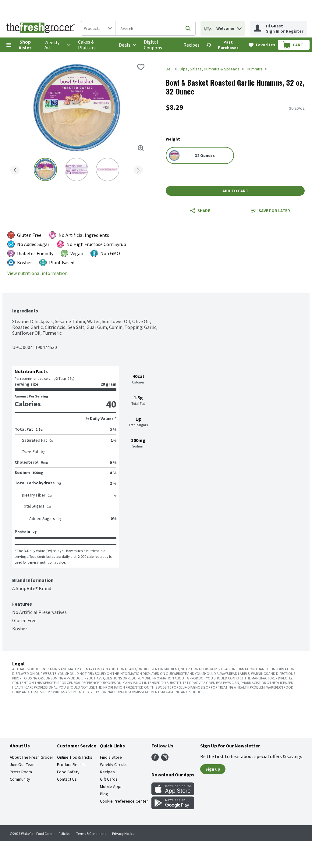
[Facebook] (155, 759)
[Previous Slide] (15, 169)
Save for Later (274, 210)
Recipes (191, 45)
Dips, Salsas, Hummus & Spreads (209, 69)
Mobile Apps (111, 786)
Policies (64, 833)
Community (20, 779)
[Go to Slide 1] (45, 169)
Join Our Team (23, 764)
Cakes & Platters (87, 45)
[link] (224, 45)
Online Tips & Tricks (74, 757)
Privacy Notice (123, 833)
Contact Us (67, 779)
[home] (42, 28)
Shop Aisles (25, 45)
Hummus (254, 69)
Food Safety (68, 772)
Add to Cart (235, 191)
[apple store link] (172, 793)
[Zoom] (140, 148)
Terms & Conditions (91, 833)
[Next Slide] (138, 169)
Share (203, 210)
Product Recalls (71, 764)
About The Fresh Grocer (31, 757)
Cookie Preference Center (124, 801)
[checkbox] (140, 67)
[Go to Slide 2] (76, 169)
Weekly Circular (114, 764)
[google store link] (172, 807)
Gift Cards (109, 779)
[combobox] (98, 28)
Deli (169, 69)
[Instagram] (164, 759)
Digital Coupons (153, 45)
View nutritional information (37, 273)
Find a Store (111, 757)
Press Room (21, 772)
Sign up (212, 769)
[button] (239, 27)
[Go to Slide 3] (107, 169)
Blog (104, 793)
